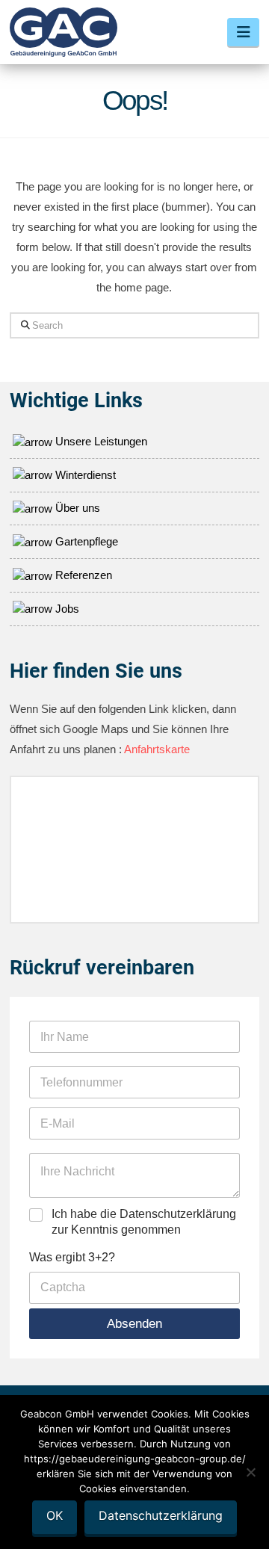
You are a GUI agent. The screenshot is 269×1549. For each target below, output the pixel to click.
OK (54, 1515)
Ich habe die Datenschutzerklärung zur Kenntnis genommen (144, 1222)
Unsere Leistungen (99, 441)
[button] (243, 32)
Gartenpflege (85, 541)
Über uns (76, 507)
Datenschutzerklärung (161, 1515)
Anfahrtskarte (156, 749)
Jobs (65, 608)
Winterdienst (84, 475)
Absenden (134, 1324)
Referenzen (82, 575)
